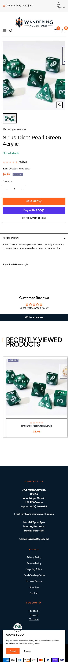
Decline (27, 651)
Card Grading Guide (34, 575)
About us (34, 587)
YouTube (34, 619)
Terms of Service (34, 581)
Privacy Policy (34, 557)
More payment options (34, 218)
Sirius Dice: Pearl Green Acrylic (36, 426)
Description (11, 238)
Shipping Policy (34, 569)
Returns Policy (34, 563)
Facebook (34, 611)
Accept (13, 651)
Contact (34, 593)
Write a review (34, 317)
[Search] (10, 30)
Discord (34, 615)
